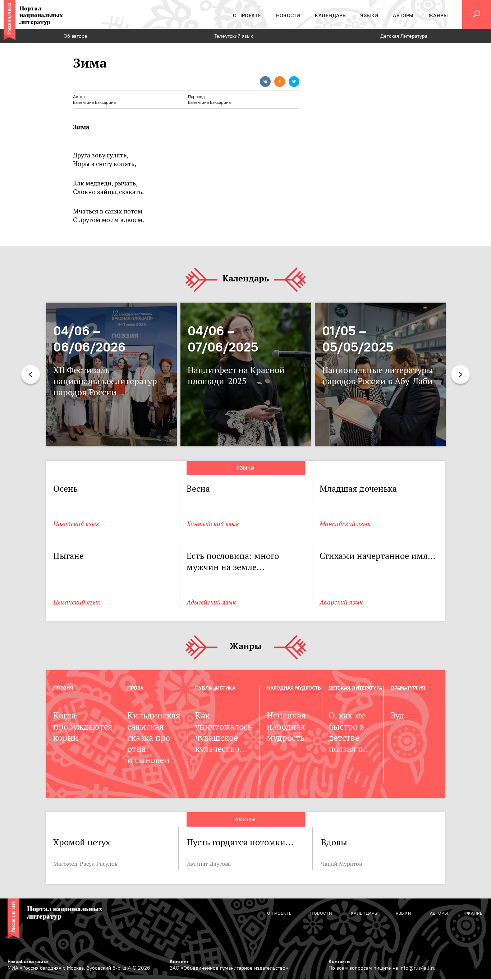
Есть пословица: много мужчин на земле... (233, 561)
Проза (135, 688)
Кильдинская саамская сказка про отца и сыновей (153, 738)
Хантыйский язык (213, 524)
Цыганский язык (76, 602)
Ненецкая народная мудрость (286, 726)
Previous (30, 374)
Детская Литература (403, 36)
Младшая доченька (358, 488)
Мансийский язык (345, 524)
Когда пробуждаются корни (83, 726)
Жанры (246, 646)
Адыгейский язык (211, 602)
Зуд (397, 715)
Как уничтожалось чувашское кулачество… (223, 732)
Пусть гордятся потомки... (240, 842)
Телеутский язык (233, 36)
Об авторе (75, 36)
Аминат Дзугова (209, 863)
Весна (198, 488)
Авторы (245, 819)
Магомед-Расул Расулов (85, 863)
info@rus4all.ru (417, 968)
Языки (245, 468)
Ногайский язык (76, 524)
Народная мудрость (294, 688)
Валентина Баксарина (94, 102)
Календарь (245, 279)
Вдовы (334, 842)
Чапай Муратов (341, 863)
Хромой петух (81, 842)
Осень (65, 488)
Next (460, 374)
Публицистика (215, 688)
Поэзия (63, 688)
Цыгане (68, 555)
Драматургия (408, 688)
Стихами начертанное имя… (377, 555)
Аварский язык (341, 602)
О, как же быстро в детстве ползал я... (350, 732)
